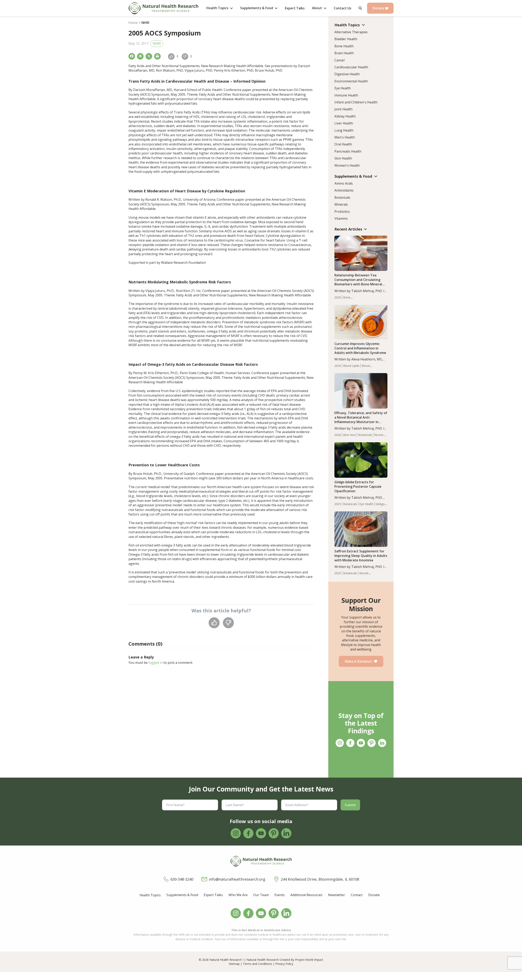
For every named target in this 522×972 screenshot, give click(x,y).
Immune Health (346, 95)
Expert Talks (213, 895)
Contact (357, 895)
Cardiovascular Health (351, 67)
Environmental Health (351, 81)
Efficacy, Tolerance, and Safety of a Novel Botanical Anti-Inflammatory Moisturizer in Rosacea (360, 420)
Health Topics (150, 895)
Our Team (261, 895)
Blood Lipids (351, 366)
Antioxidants (344, 190)
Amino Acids (343, 183)
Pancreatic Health (347, 151)
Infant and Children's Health (355, 102)
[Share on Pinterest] (140, 56)
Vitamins (341, 218)
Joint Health (343, 109)
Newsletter (336, 895)
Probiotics (342, 211)
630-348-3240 (181, 879)
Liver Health (343, 123)
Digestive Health (347, 74)
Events (279, 895)
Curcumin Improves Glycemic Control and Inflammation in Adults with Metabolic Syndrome (360, 348)
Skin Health (343, 158)
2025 (337, 504)
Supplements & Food (182, 895)
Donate (379, 8)
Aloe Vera (349, 435)
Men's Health (344, 137)
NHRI (157, 43)
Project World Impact (309, 960)
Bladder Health (345, 39)
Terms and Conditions (257, 964)
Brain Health (344, 53)
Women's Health (347, 165)
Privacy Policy (284, 964)
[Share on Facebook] (131, 56)
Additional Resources (306, 895)
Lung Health (343, 130)
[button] (360, 8)
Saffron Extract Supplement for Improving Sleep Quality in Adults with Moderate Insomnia (360, 555)
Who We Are (238, 895)
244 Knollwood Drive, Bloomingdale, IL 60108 (320, 879)
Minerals (341, 204)
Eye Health (342, 88)
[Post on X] (149, 56)
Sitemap (234, 964)
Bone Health (344, 46)
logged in (155, 662)
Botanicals (342, 197)
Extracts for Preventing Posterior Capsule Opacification (358, 486)
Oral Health (343, 144)
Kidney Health (345, 116)
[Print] (157, 56)
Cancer (339, 60)
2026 (337, 297)
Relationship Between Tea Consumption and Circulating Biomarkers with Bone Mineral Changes (358, 282)
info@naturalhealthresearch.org (237, 879)
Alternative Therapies (351, 32)
